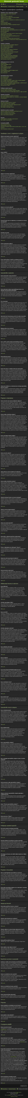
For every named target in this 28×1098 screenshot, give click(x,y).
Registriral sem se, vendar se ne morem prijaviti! (10, 17)
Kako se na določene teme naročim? (8, 112)
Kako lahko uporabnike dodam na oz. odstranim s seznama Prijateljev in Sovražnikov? (14, 98)
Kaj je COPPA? (3, 15)
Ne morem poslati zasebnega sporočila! (8, 89)
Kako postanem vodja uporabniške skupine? (9, 81)
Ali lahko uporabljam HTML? (6, 64)
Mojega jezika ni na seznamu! (6, 34)
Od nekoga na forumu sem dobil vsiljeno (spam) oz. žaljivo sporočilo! (14, 91)
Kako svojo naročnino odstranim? (7, 114)
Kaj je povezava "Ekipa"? (5, 85)
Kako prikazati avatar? (5, 37)
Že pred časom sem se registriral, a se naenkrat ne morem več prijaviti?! (13, 20)
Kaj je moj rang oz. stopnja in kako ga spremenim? (10, 38)
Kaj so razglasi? (4, 69)
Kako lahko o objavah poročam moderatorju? (9, 55)
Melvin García (18, 1092)
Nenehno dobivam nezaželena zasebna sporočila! (10, 90)
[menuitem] (4, 4)
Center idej (22, 1041)
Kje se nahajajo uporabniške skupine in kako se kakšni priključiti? (13, 80)
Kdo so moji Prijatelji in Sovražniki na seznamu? (10, 95)
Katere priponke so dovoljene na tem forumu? (9, 118)
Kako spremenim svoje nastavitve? (7, 28)
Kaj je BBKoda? (4, 63)
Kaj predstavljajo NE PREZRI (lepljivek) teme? (9, 70)
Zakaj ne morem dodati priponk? (7, 53)
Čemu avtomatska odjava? (6, 23)
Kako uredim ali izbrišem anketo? (7, 50)
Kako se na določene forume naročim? (8, 113)
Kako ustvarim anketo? (5, 48)
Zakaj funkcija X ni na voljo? (6, 125)
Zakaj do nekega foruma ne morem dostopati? (9, 51)
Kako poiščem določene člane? (7, 105)
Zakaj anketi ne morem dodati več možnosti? (9, 49)
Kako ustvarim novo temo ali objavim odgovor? (9, 44)
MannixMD (16, 1093)
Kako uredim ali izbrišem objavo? (7, 45)
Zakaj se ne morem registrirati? (7, 16)
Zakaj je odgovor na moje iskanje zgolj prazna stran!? (11, 104)
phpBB (9, 1095)
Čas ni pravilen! (4, 32)
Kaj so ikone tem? (4, 72)
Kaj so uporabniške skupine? (6, 79)
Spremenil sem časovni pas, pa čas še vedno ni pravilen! (11, 33)
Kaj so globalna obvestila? (5, 67)
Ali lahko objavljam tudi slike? (6, 66)
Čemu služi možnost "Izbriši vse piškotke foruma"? (10, 24)
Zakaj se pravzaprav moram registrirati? (8, 13)
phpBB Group (4, 1029)
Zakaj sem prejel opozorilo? (6, 54)
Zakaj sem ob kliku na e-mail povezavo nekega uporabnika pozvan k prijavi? (14, 40)
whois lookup (13, 1056)
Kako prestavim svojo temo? (6, 59)
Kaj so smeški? (4, 65)
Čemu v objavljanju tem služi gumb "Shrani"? (9, 56)
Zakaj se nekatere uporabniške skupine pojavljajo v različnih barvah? (14, 82)
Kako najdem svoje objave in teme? (7, 107)
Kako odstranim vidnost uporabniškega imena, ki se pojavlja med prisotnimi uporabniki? (13, 30)
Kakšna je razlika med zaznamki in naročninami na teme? (11, 111)
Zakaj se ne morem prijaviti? (6, 18)
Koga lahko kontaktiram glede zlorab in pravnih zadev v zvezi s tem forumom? (13, 127)
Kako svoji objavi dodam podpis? (7, 47)
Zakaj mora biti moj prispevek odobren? (8, 57)
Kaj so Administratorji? (5, 76)
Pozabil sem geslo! (4, 22)
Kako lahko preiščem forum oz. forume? (8, 102)
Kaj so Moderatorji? (4, 78)
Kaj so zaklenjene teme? (5, 71)
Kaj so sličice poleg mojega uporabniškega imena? (10, 35)
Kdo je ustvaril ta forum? (5, 124)
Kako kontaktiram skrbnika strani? (7, 128)
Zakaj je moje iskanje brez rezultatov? (8, 103)
